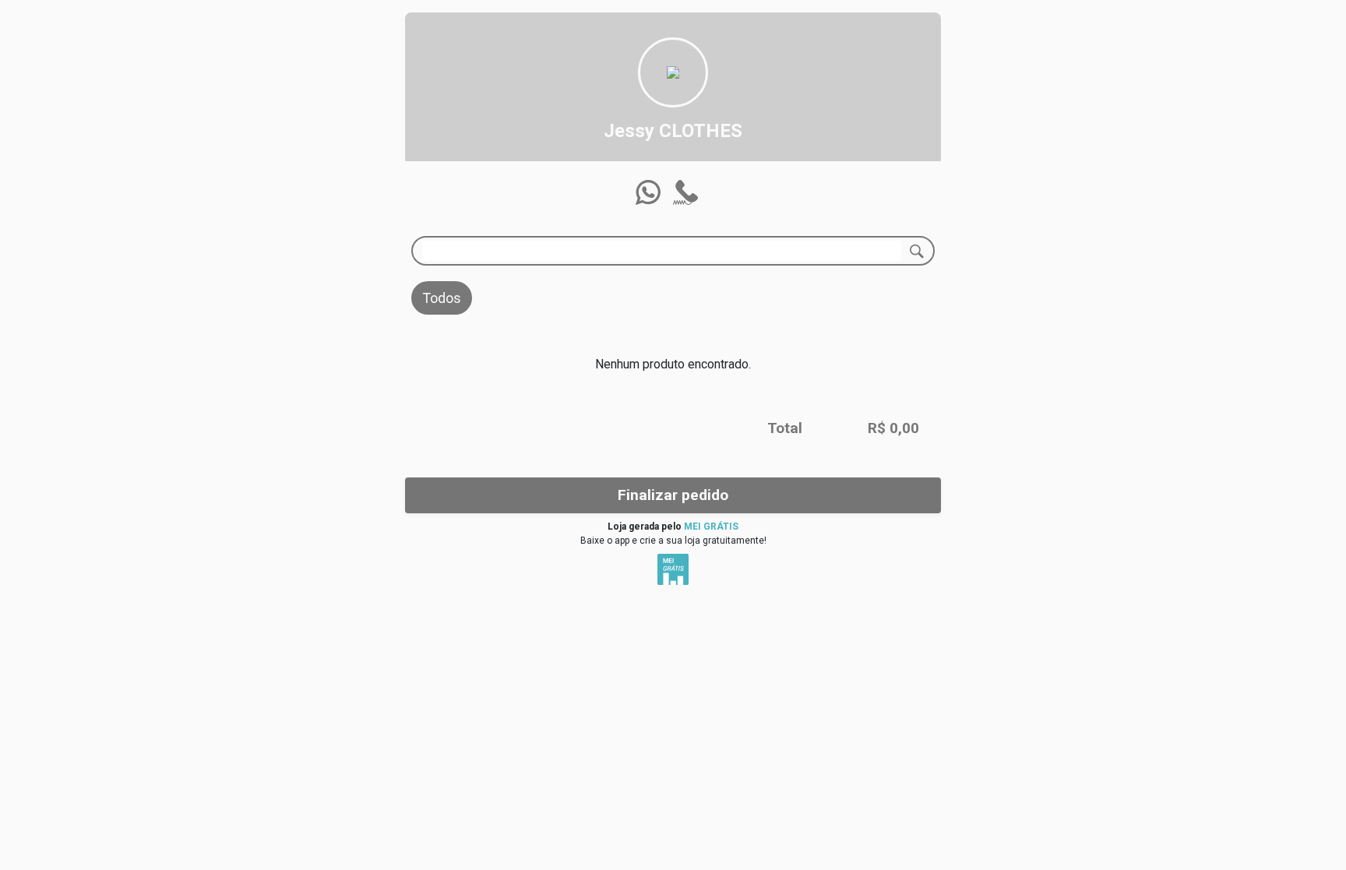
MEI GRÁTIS (711, 526)
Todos (441, 298)
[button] (648, 192)
